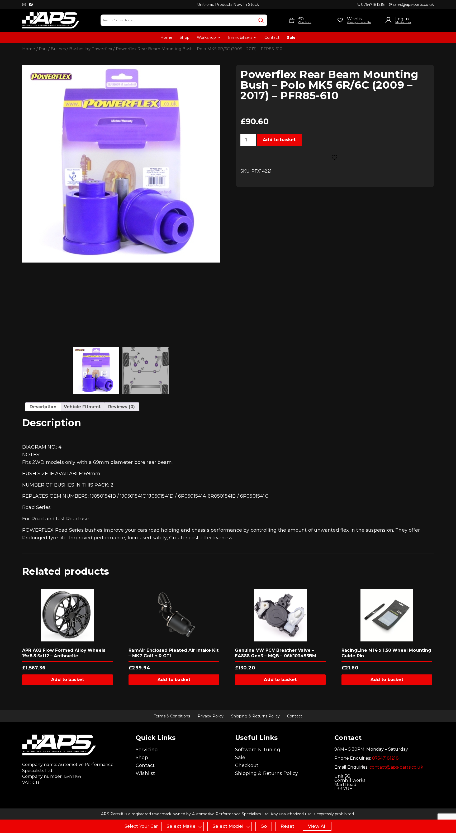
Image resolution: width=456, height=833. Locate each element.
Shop (184, 37)
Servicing (147, 750)
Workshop (206, 37)
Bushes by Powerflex (90, 48)
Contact (271, 37)
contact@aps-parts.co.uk (396, 767)
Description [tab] (43, 406)
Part (43, 48)
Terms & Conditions (172, 716)
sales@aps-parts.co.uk (413, 4)
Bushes (58, 48)
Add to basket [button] (67, 679)
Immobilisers (240, 37)
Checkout (246, 765)
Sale (291, 37)
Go (263, 826)
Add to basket (279, 139)
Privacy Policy (211, 716)
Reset (287, 826)
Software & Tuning (257, 750)
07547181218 (373, 4)
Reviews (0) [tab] (121, 406)
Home (166, 37)
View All (317, 826)
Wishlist (145, 773)
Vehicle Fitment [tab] (82, 406)
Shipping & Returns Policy (255, 716)
